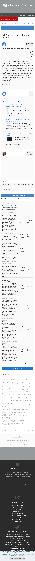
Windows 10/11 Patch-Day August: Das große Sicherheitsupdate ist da (14, 398)
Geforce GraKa (7, 298)
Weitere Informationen (19, 558)
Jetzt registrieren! (17, 368)
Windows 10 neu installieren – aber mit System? (15, 390)
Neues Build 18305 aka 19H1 (17, 550)
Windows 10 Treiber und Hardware (18, 515)
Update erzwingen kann (17, 488)
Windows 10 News (17, 517)
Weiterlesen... (6, 84)
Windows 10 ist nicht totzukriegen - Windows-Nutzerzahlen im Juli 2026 (14, 413)
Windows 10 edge (17, 521)
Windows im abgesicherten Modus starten (17, 534)
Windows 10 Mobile (18, 509)
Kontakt (9, 440)
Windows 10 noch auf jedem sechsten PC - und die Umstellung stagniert (15, 416)
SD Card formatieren (7, 424)
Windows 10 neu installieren (17, 538)
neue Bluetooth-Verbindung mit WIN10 (12, 423)
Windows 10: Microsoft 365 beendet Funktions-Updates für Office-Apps (17, 395)
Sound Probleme (7, 242)
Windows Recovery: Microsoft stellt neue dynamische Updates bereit (16, 392)
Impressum (20, 440)
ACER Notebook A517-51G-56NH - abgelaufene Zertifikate (15, 410)
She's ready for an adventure (9, 418)
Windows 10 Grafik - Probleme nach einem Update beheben (17, 106)
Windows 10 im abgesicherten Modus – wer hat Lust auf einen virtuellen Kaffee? (17, 380)
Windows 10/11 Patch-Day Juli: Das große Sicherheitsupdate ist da (13, 420)
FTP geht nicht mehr (7, 403)
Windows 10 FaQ (17, 507)
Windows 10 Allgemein (17, 505)
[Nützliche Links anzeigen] (32, 23)
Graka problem (7, 279)
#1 (32, 87)
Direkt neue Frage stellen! (9, 19)
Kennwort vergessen (7, 408)
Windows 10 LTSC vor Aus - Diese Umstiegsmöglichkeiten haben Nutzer (17, 405)
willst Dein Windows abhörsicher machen (18, 542)
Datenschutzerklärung (16, 444)
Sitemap (26, 440)
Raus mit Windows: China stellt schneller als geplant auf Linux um (17, 384)
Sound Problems (7, 212)
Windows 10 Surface (17, 519)
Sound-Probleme (7, 233)
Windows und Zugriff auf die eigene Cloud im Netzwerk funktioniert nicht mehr (17, 401)
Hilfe (13, 440)
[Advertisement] (15, 54)
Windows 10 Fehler (17, 511)
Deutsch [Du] (17, 436)
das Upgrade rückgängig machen (17, 540)
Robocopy (4, 378)
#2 (32, 189)
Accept (11, 558)
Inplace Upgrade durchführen (17, 548)
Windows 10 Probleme (17, 513)
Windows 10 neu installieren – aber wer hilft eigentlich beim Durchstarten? (16, 387)
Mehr (17, 426)
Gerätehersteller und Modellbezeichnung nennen (17, 536)
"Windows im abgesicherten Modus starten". (14, 382)
